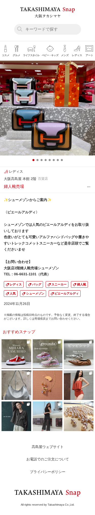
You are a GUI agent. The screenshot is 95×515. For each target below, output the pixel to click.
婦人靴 (81, 284)
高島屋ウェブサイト (48, 447)
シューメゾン (35, 293)
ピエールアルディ (66, 293)
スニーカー (59, 284)
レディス (16, 284)
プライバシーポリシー (47, 472)
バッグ (36, 284)
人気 (13, 293)
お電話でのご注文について (47, 459)
